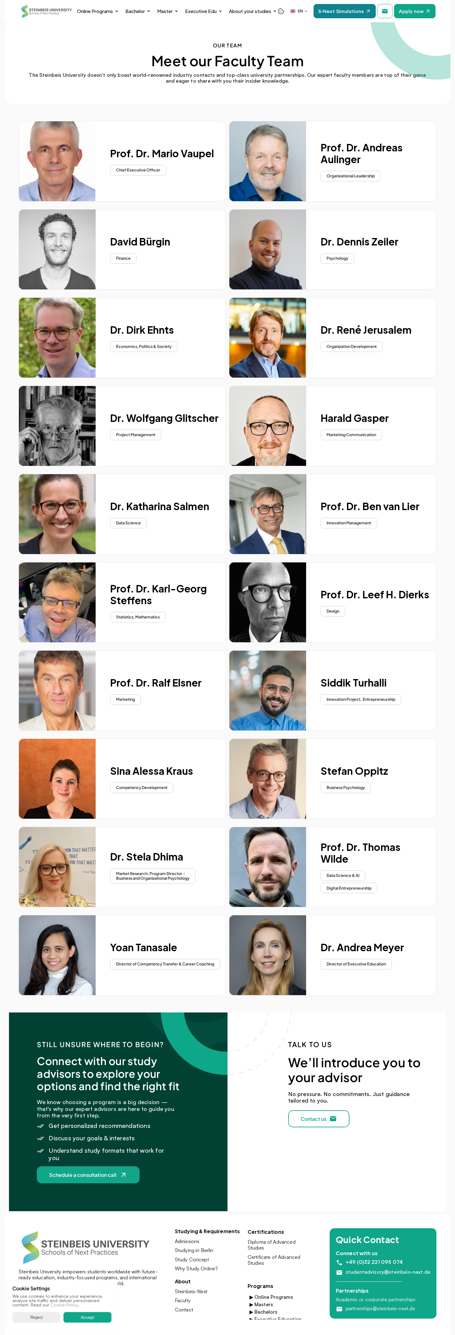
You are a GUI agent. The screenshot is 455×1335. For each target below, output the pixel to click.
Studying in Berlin (194, 1250)
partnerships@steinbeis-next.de (380, 1308)
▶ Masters (261, 1304)
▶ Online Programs (271, 1297)
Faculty (183, 1300)
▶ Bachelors (263, 1312)
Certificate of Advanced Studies (275, 1260)
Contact (184, 1310)
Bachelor (135, 11)
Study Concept (192, 1259)
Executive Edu (201, 11)
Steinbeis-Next (191, 1291)
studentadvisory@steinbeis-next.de (388, 1272)
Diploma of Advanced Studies (272, 1245)
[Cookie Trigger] (281, 11)
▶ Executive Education (275, 1319)
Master (165, 11)
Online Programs (95, 11)
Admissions (187, 1241)
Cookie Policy (64, 1304)
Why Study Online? (196, 1268)
